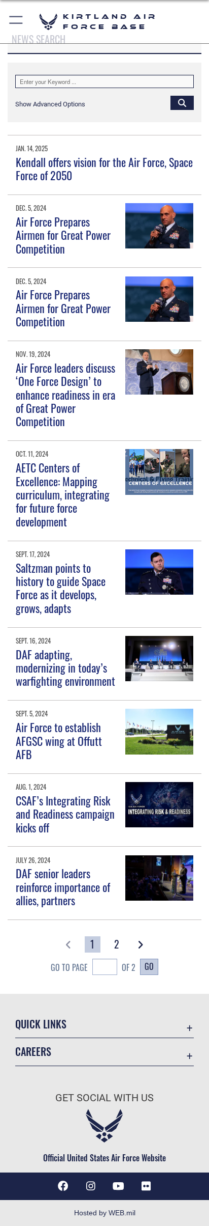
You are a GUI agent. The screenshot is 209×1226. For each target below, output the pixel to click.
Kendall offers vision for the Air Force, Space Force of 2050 (104, 168)
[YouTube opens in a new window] (118, 1186)
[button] (16, 21)
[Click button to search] (182, 102)
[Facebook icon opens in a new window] (63, 1186)
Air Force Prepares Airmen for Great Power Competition (63, 235)
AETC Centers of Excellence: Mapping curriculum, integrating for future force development (63, 494)
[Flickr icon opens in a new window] (146, 1186)
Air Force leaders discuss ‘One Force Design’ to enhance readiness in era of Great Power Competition (65, 394)
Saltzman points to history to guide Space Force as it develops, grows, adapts (61, 588)
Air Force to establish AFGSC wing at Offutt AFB (59, 740)
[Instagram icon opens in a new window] (90, 1186)
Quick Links (40, 1024)
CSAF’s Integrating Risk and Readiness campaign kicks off (65, 813)
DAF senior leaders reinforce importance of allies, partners (63, 886)
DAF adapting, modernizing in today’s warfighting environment (65, 667)
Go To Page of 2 (93, 967)
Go (149, 966)
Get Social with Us (104, 1098)
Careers (33, 1051)
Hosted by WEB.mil (104, 1213)
